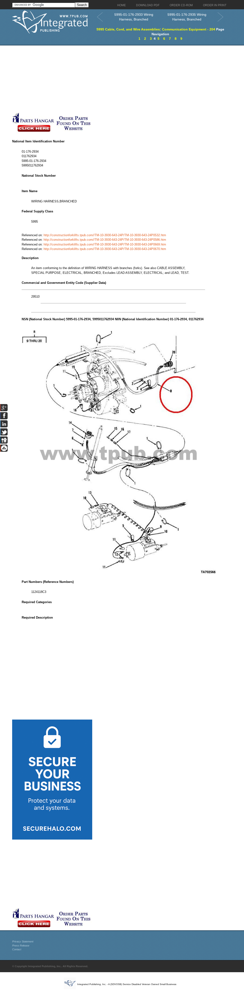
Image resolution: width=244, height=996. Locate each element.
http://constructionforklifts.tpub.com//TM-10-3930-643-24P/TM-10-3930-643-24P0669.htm (105, 244)
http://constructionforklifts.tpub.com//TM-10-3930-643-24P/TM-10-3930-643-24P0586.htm (105, 239)
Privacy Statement (22, 941)
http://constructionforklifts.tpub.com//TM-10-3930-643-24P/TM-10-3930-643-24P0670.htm (105, 249)
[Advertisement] (113, 78)
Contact (16, 949)
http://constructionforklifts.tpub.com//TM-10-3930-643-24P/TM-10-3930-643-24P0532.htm (105, 235)
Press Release (20, 945)
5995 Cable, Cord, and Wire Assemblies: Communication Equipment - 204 (156, 29)
